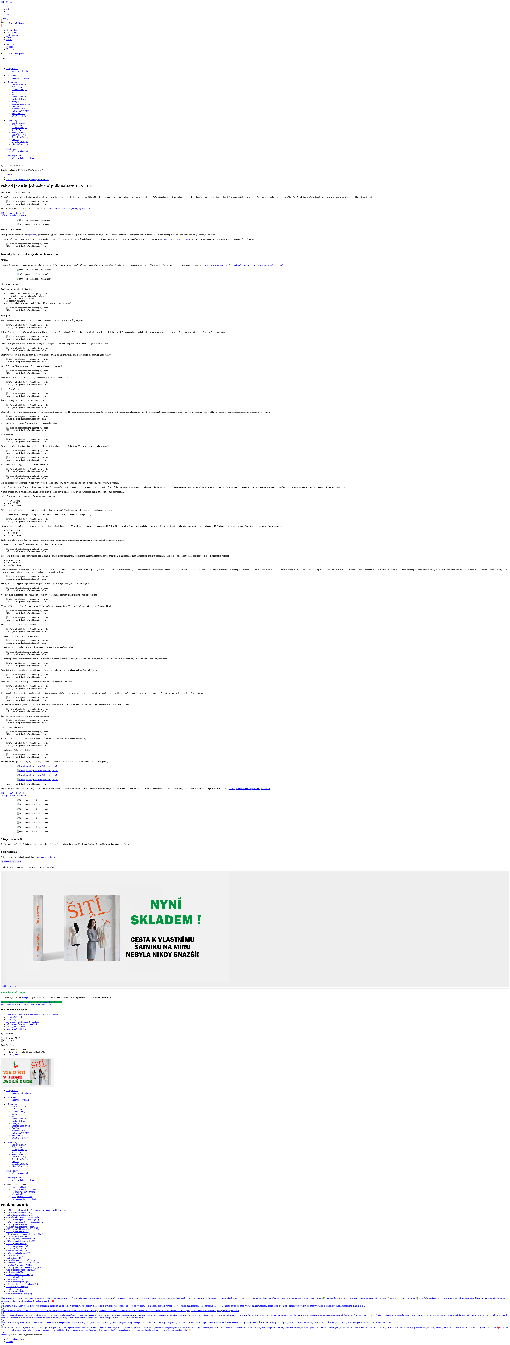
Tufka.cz (166, 239)
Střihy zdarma (12, 35)
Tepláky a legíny (19, 85)
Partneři (9, 1341)
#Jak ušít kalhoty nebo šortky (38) (20, 1270)
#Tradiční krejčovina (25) (17, 1286)
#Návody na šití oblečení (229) (19, 1224)
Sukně (14, 92)
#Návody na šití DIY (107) (17, 1231)
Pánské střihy (12, 149)
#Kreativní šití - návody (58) (18, 1248)
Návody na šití (12, 32)
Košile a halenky (19, 99)
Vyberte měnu (7, 1038)
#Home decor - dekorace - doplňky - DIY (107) (26, 1234)
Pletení (9, 42)
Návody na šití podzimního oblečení (21, 1024)
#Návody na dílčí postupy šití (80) (20, 1241)
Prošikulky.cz (6, 1335)
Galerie (9, 39)
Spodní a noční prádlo (21, 104)
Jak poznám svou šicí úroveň (24, 1189)
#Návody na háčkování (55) (18, 1253)
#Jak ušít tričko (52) (14, 1255)
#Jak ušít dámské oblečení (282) (19, 1215)
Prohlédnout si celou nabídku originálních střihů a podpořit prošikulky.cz (31, 1002)
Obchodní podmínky (15, 1339)
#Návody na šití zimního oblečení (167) (23, 1227)
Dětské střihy (11, 120)
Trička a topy (17, 87)
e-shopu (25, 997)
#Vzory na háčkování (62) (17, 1246)
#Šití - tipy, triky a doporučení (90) (20, 1239)
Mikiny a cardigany (20, 89)
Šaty (13, 94)
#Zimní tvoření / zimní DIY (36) (19, 1274)
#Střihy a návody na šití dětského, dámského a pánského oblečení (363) (36, 1210)
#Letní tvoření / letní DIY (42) (19, 1265)
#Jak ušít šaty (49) (14, 1258)
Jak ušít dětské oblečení (16, 1017)
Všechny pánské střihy (21, 151)
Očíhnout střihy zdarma (11, 861)
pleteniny (33, 235)
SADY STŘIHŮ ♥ (20, 116)
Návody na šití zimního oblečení (19, 1027)
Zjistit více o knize (8, 986)
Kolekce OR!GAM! (20, 111)
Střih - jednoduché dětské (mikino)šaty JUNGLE (69, 208)
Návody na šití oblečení (16, 1029)
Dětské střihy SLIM (20, 144)
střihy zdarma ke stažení (45, 857)
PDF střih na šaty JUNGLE (12, 213)
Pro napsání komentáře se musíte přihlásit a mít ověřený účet (26, 1004)
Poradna (9, 47)
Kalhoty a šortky (19, 97)
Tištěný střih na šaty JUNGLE (13, 215)
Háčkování (11, 44)
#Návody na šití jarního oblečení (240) (22, 1220)
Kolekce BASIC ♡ (20, 109)
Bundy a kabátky (19, 135)
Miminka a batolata (20, 142)
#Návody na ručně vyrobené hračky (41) (23, 1267)
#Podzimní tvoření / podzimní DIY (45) (22, 1263)
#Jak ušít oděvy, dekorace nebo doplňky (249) (25, 1217)
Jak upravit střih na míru (22, 1196)
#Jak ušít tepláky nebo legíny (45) (20, 1260)
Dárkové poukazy (13, 156)
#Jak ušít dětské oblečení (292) (19, 1212)
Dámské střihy (12, 82)
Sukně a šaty (17, 130)
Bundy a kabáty (18, 101)
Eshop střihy (11, 30)
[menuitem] (9, 175)
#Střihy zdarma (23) (14, 1289)
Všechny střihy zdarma (21, 71)
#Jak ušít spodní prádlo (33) (18, 1282)
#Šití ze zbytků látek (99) (16, 1236)
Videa (8, 37)
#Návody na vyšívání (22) (17, 1291)
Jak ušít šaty (11, 1019)
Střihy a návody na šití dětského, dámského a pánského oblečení (33, 1015)
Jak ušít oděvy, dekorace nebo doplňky (22, 1022)
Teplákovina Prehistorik (181, 239)
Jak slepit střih (18, 1194)
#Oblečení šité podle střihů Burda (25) (22, 1284)
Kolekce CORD (18, 113)
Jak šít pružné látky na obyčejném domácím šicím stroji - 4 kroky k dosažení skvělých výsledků (243, 265)
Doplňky (15, 106)
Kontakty (10, 49)
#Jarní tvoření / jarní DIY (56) (18, 1251)
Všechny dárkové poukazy (23, 158)
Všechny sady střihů (20, 78)
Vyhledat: (5, 165)
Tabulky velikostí (19, 1187)
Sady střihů (11, 75)
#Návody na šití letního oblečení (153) (22, 1229)
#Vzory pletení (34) (14, 1277)
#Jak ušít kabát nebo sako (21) (19, 1294)
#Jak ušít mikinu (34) (15, 1279)
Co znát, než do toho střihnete (24, 1199)
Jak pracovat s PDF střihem (23, 1192)
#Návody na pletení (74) (16, 1243)
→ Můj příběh (12, 1054)
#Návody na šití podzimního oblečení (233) (24, 1222)
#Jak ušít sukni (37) (14, 1272)
